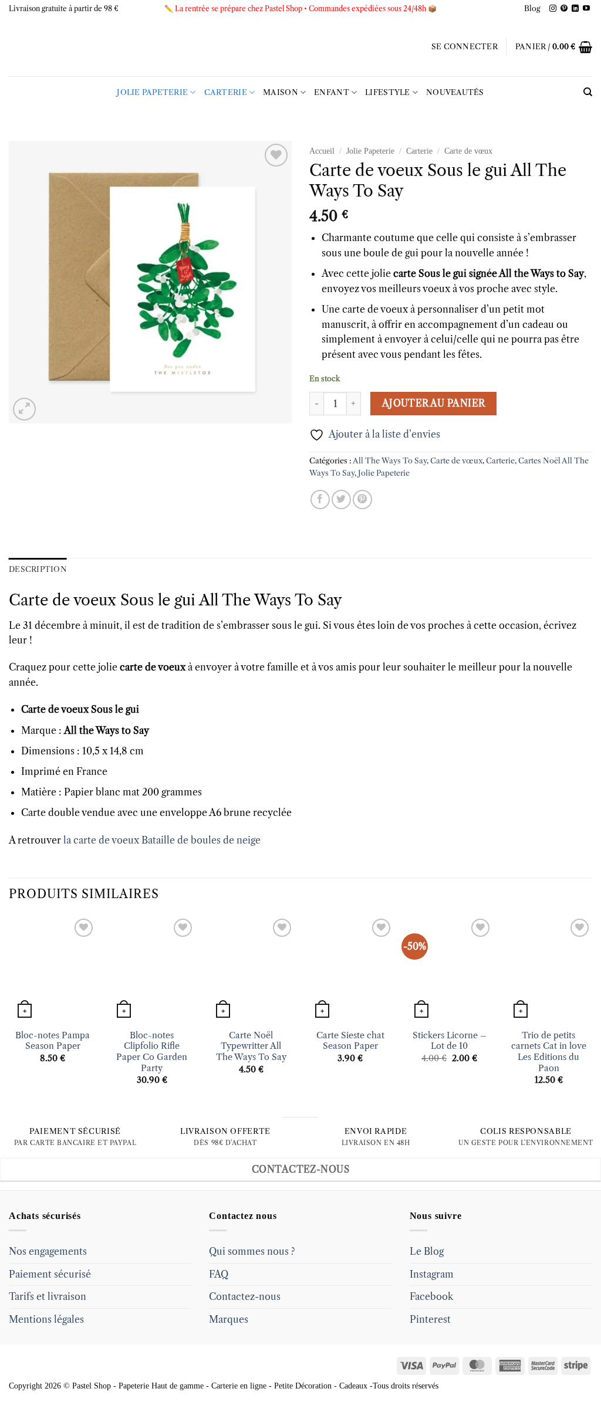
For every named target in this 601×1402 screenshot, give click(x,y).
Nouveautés (455, 92)
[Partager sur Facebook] (320, 499)
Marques (228, 1319)
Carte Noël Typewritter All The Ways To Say (251, 1046)
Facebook (431, 1296)
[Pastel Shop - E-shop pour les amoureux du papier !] (300, 46)
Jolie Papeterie (152, 92)
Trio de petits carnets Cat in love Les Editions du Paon (548, 1051)
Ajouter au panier (433, 403)
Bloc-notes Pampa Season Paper (52, 1041)
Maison (280, 92)
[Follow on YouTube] (586, 9)
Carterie (225, 92)
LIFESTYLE (387, 92)
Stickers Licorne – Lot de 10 (450, 1041)
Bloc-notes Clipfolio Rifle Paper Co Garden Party (151, 1051)
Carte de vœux (468, 151)
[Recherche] (587, 92)
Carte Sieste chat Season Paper (350, 1041)
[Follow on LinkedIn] (575, 9)
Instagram (432, 1274)
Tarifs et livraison (47, 1296)
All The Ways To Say (390, 460)
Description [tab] (38, 569)
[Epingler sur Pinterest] (362, 499)
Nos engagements (48, 1251)
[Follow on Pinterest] (564, 9)
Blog (532, 8)
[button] (464, 46)
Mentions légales (46, 1319)
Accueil (322, 151)
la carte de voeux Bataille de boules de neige (161, 840)
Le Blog (427, 1251)
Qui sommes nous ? (252, 1251)
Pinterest (430, 1319)
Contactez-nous (245, 1296)
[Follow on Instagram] (552, 9)
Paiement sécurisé (50, 1274)
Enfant (331, 92)
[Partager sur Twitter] (341, 499)
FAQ (218, 1274)
